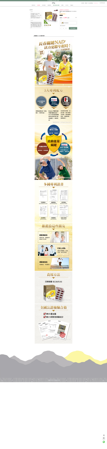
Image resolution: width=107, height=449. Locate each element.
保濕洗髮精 (66, 347)
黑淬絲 (39, 347)
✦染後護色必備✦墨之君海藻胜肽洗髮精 (53, 0)
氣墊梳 (54, 347)
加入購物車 (73, 28)
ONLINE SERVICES (49, 366)
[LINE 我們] (104, 441)
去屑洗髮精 (70, 347)
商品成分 (61, 15)
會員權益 (46, 368)
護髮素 (49, 347)
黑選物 (32, 9)
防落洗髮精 (57, 347)
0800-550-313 (63, 370)
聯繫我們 (86, 3)
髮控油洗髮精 (62, 347)
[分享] (104, 435)
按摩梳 (52, 347)
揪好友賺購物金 (90, 3)
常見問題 (82, 3)
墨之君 (41, 347)
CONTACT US (64, 366)
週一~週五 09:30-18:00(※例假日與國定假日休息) (71, 372)
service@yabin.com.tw (65, 368)
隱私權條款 (46, 374)
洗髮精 (44, 347)
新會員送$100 (96, 3)
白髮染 (46, 347)
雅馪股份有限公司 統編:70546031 (67, 374)
